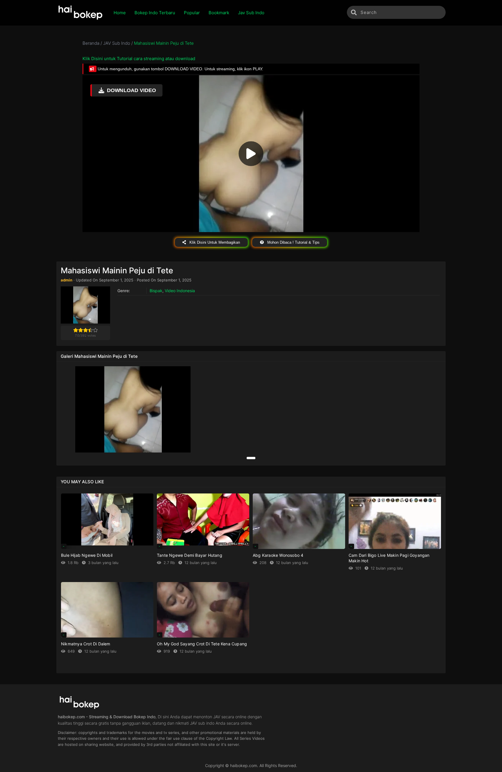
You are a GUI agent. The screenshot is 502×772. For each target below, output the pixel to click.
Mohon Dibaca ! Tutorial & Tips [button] (293, 242)
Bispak (156, 290)
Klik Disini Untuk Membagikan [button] (214, 242)
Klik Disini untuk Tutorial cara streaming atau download (139, 58)
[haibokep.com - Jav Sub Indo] (80, 12)
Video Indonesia (180, 290)
